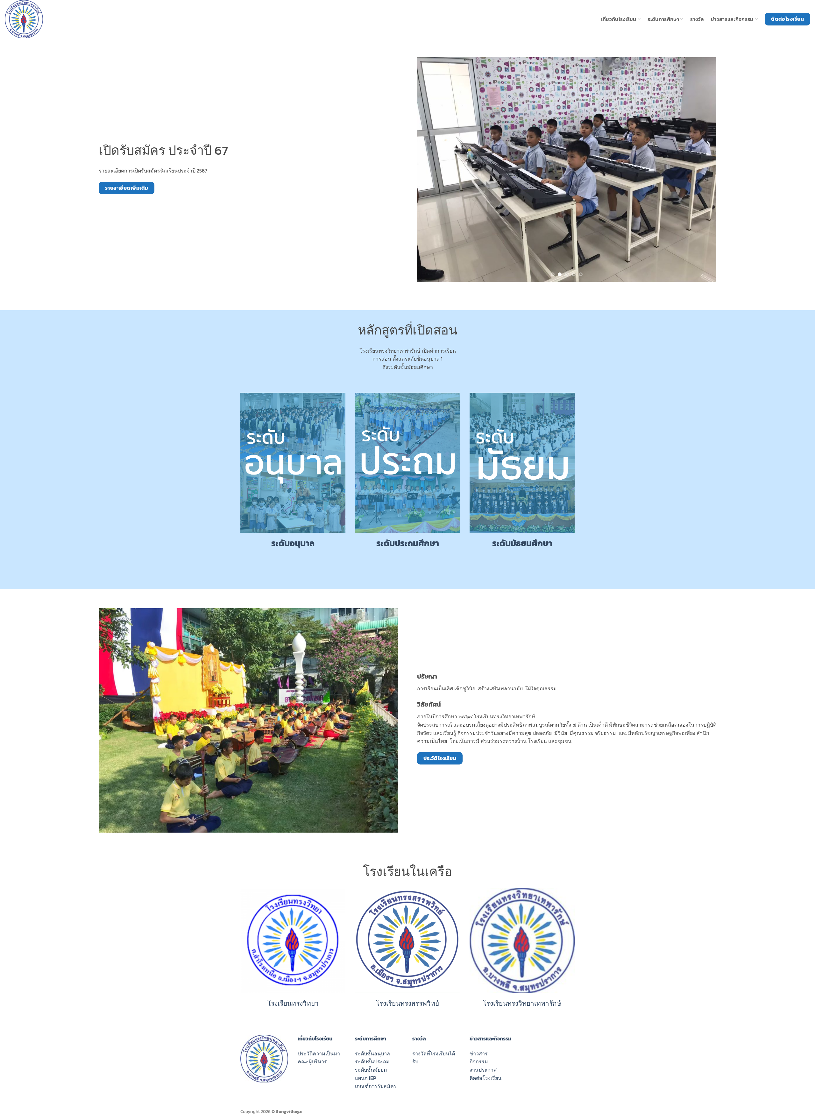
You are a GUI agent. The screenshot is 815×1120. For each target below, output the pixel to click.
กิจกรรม (479, 1061)
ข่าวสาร (479, 1053)
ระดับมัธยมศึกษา (522, 543)
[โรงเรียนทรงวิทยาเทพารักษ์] (36, 19)
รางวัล (697, 19)
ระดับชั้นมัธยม (371, 1070)
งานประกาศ (483, 1070)
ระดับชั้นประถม (372, 1061)
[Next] (702, 169)
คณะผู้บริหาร (312, 1061)
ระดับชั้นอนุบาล (372, 1053)
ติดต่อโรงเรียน (485, 1078)
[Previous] (431, 169)
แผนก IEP (365, 1078)
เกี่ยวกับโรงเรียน (618, 19)
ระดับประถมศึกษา (407, 543)
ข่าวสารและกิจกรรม (732, 19)
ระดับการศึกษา (663, 19)
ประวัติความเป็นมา (319, 1053)
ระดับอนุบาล (293, 543)
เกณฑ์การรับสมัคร (376, 1086)
